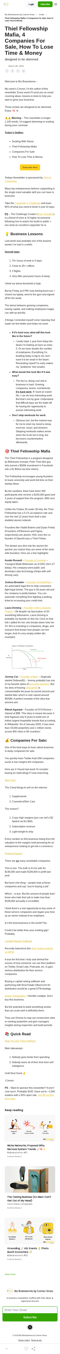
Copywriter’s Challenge (27, 203)
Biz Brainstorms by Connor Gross (20, 14)
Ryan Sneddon (45, 214)
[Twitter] (30, 1327)
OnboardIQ (32, 687)
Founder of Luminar (35, 560)
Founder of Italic (29, 676)
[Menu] (56, 4)
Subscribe (45, 4)
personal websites (39, 684)
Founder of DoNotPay (39, 582)
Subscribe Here (30, 167)
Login (31, 4)
